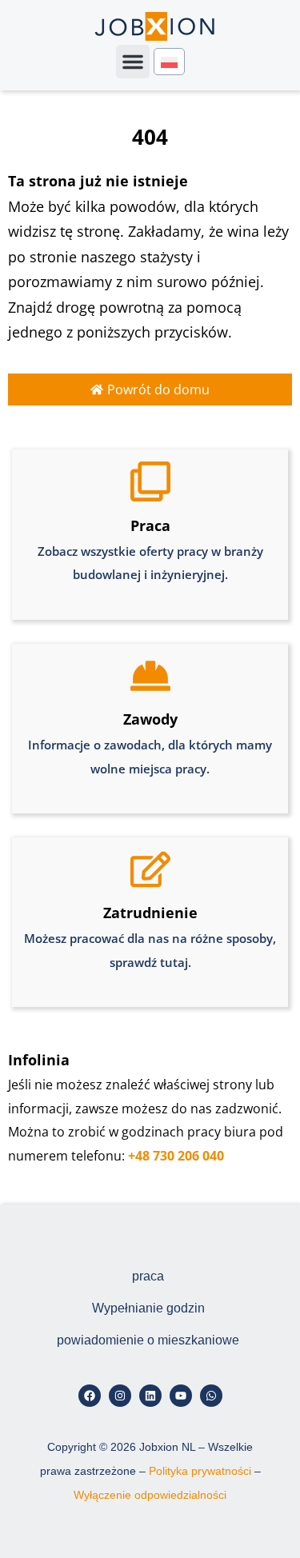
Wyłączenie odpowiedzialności (150, 1494)
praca (148, 1276)
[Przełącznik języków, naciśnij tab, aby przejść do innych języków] (169, 62)
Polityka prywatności (200, 1470)
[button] (133, 61)
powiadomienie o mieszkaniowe (148, 1340)
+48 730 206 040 (176, 1156)
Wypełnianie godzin (148, 1308)
